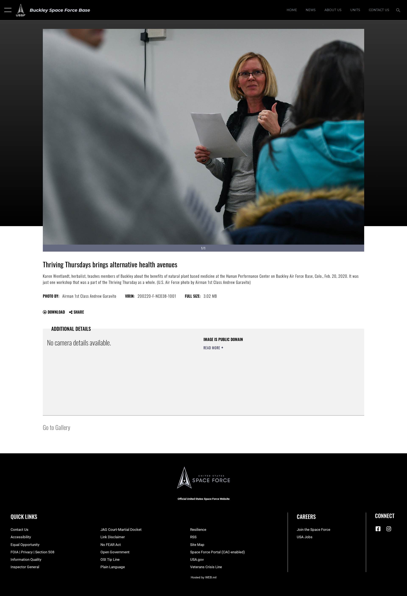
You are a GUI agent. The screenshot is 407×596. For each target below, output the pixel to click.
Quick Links (24, 516)
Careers (306, 516)
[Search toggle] (399, 10)
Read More (212, 347)
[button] (7, 10)
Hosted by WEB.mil (203, 577)
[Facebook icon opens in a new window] (378, 529)
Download (56, 312)
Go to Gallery (56, 427)
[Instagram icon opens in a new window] (389, 529)
